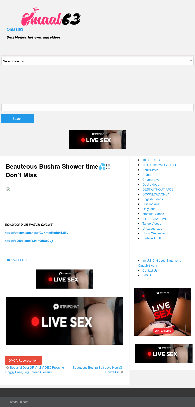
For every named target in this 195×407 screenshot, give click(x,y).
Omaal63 (15, 29)
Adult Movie (150, 170)
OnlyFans (148, 209)
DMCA (147, 275)
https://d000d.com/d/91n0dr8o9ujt (29, 240)
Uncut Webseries (154, 233)
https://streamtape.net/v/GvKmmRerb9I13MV (37, 232)
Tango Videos (151, 223)
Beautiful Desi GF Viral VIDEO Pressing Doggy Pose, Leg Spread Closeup (34, 369)
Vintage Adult (151, 238)
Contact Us (149, 270)
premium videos (153, 214)
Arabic (146, 174)
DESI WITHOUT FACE (157, 189)
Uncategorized (152, 228)
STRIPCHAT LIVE (154, 218)
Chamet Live (151, 179)
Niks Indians (150, 204)
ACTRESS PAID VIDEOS (159, 165)
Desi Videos (150, 184)
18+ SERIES (19, 260)
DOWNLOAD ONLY (155, 194)
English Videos (152, 199)
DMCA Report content (23, 360)
